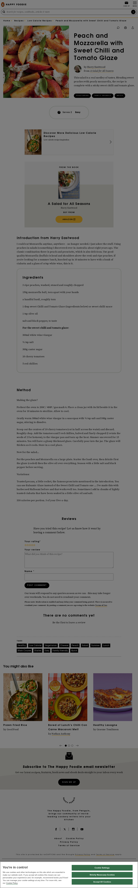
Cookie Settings (102, 868)
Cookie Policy (12, 883)
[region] (69, 875)
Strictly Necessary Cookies (102, 875)
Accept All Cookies (102, 882)
